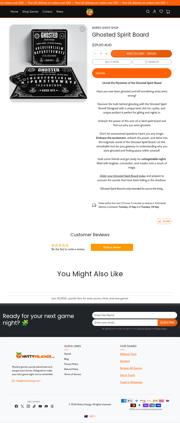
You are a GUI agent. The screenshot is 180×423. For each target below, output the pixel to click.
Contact (47, 11)
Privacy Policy (161, 328)
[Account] (154, 11)
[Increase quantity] (106, 53)
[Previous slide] (9, 284)
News (59, 11)
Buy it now (112, 61)
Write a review (112, 247)
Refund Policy (71, 369)
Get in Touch (127, 375)
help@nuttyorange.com (28, 380)
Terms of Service (144, 328)
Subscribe (167, 322)
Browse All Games (131, 368)
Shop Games (30, 11)
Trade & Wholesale (131, 382)
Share (166, 221)
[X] (22, 406)
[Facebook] (16, 406)
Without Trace (128, 354)
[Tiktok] (34, 406)
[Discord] (46, 406)
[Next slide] (170, 284)
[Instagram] (28, 406)
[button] (147, 11)
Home (14, 11)
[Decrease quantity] (95, 53)
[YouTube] (40, 406)
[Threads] (52, 406)
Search (67, 353)
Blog (66, 358)
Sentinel (125, 361)
